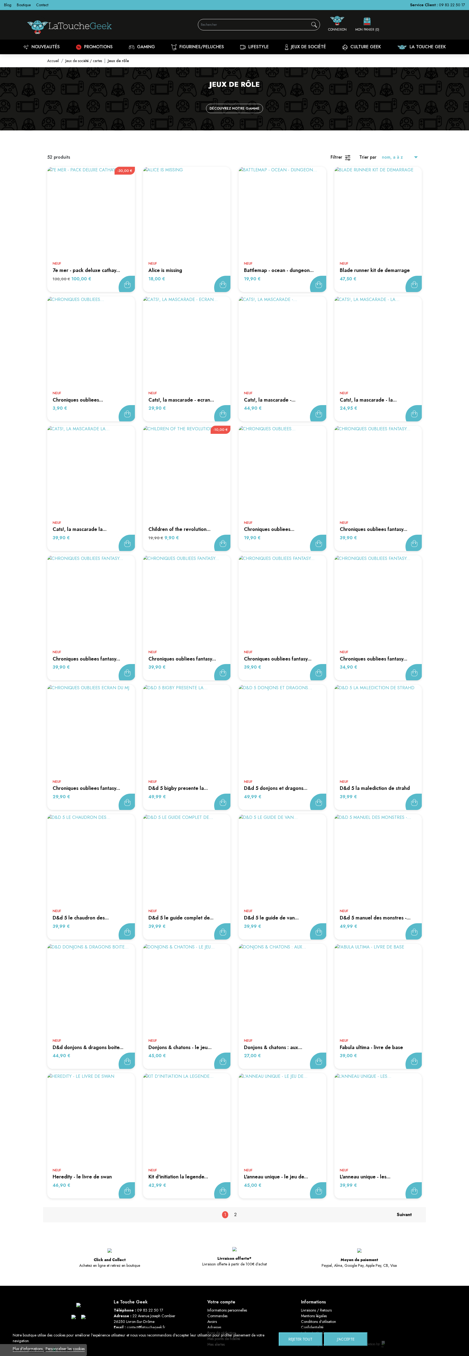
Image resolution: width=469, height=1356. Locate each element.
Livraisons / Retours (316, 1310)
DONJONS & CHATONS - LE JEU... (180, 1047)
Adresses (214, 1327)
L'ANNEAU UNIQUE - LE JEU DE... (276, 1176)
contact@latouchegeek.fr (146, 1327)
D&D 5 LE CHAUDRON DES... (81, 917)
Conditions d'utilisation (318, 1321)
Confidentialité (312, 1327)
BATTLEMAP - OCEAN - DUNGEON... (279, 270)
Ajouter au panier (127, 284)
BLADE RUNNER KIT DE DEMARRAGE (375, 270)
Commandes (217, 1316)
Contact (42, 5)
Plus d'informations (28, 1348)
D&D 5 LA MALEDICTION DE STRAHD (375, 788)
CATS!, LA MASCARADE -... (270, 399)
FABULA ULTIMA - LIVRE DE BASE (371, 1047)
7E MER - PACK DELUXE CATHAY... (86, 270)
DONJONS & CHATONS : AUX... (273, 1047)
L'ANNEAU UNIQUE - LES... (365, 1176)
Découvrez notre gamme (234, 108)
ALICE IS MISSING (165, 270)
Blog (7, 5)
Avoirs (212, 1321)
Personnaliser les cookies (65, 1348)
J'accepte (345, 1339)
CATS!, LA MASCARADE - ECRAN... (181, 399)
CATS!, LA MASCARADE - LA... (368, 399)
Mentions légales (314, 1316)
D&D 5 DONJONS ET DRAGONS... (276, 788)
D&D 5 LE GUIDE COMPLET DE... (181, 917)
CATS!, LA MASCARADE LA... (80, 529)
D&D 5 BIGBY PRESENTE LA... (178, 788)
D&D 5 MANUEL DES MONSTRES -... (375, 917)
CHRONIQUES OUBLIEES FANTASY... (373, 529)
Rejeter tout (300, 1339)
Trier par (367, 157)
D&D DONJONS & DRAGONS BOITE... (88, 1047)
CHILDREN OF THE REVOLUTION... (179, 529)
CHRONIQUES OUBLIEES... (78, 399)
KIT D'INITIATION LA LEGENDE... (178, 1176)
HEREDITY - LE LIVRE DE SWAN (82, 1176)
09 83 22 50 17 (452, 5)
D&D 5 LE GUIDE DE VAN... (271, 917)
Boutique (24, 5)
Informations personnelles (227, 1310)
